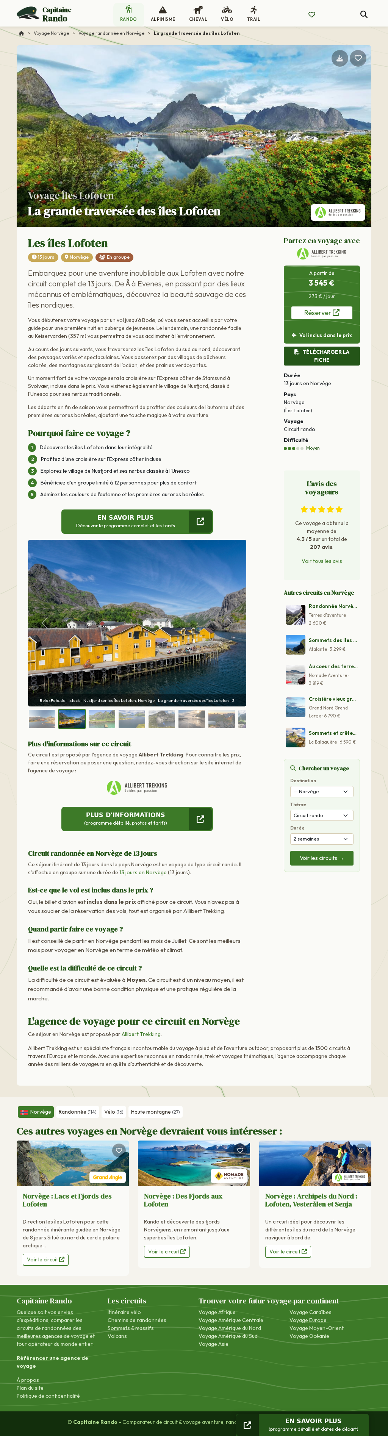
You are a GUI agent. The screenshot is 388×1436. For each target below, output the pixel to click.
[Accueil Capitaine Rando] (22, 33)
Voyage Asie (213, 1344)
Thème (298, 804)
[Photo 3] (102, 719)
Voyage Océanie (309, 1336)
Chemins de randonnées (137, 1320)
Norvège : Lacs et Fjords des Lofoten (67, 1200)
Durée (297, 828)
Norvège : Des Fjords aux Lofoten (183, 1200)
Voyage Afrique (217, 1312)
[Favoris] (119, 1150)
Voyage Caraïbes (310, 1312)
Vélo (114, 1111)
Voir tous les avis (322, 561)
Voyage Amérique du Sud (228, 1336)
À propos (28, 1380)
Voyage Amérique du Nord (230, 1328)
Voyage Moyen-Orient (316, 1328)
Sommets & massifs (131, 1328)
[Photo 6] (192, 719)
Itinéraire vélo (124, 1312)
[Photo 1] (42, 719)
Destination (303, 780)
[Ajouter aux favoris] (358, 58)
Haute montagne (155, 1111)
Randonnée (78, 1111)
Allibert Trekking (141, 1034)
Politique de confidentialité (48, 1395)
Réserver (318, 312)
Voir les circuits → (322, 857)
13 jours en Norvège (143, 872)
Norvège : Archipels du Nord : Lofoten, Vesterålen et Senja (311, 1200)
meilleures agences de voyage (53, 1336)
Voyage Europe (308, 1320)
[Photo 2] (72, 719)
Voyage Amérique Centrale (231, 1320)
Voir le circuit (43, 1259)
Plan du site (30, 1387)
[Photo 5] (162, 719)
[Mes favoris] (312, 15)
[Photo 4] (132, 719)
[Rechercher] (364, 15)
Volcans (117, 1336)
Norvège (79, 257)
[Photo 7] (222, 719)
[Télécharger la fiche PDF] (340, 58)
